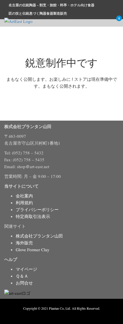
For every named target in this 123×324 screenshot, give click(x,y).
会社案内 (24, 196)
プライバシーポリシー (37, 209)
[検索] (100, 22)
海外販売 (24, 243)
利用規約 (24, 202)
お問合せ (24, 283)
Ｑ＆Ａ (22, 276)
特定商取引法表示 (33, 216)
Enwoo (57, 315)
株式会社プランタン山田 (39, 236)
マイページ (26, 269)
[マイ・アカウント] (108, 22)
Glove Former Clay (32, 249)
